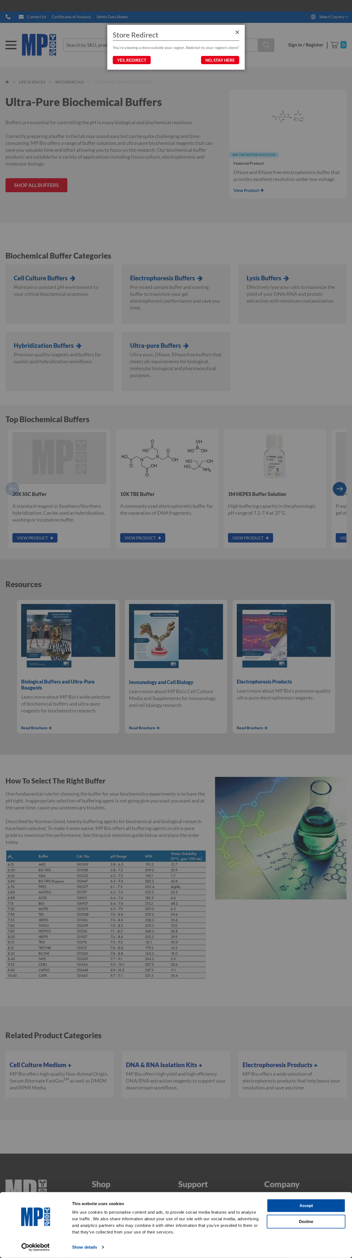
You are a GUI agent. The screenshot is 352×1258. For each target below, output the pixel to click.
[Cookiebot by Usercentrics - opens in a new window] (36, 1247)
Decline (306, 1221)
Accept (306, 1205)
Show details (84, 1247)
